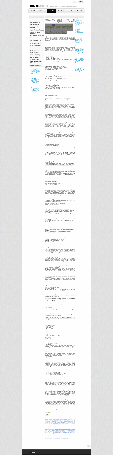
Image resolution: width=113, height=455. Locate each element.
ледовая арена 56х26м (62, 425)
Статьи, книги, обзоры (34, 57)
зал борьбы (58, 422)
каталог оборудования (61, 423)
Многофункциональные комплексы (37, 24)
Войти (75, 1)
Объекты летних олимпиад (35, 45)
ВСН (62, 420)
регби (69, 430)
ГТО (56, 421)
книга (69, 423)
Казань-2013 (51, 423)
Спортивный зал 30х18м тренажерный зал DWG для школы (79, 50)
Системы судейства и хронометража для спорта (35, 65)
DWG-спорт (53, 5)
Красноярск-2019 (56, 424)
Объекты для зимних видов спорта (37, 30)
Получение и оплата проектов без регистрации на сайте (35, 78)
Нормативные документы (35, 54)
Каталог (51, 10)
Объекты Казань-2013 (34, 48)
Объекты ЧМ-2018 (33, 50)
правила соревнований (55, 430)
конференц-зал (47, 424)
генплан (69, 420)
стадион (63, 433)
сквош (66, 431)
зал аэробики (51, 422)
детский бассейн (65, 421)
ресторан (71, 430)
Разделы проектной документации (37, 35)
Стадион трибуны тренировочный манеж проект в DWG (79, 43)
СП (52, 432)
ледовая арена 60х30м (71, 425)
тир (51, 434)
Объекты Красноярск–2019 (35, 59)
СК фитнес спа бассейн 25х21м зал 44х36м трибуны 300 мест (79, 23)
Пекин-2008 (46, 430)
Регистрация (81, 1)
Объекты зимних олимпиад (35, 43)
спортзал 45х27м (52, 433)
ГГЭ (67, 420)
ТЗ (45, 434)
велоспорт (51, 420)
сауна (48, 431)
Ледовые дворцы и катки (35, 22)
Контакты (80, 10)
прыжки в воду (65, 430)
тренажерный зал (58, 434)
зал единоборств (63, 422)
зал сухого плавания (70, 422)
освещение (57, 429)
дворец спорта (59, 421)
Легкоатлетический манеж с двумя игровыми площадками (79, 37)
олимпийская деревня (51, 429)
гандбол (65, 420)
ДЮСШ (72, 421)
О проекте (42, 10)
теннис (74, 433)
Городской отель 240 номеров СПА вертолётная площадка (79, 57)
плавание (50, 430)
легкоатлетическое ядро (48, 425)
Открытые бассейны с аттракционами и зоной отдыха (79, 63)
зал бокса (54, 422)
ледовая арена (55, 425)
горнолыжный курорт (48, 421)
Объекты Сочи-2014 (34, 47)
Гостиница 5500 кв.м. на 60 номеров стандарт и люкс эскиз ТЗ (79, 70)
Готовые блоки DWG (34, 52)
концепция (51, 424)
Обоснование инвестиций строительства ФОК (78, 30)
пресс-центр (61, 430)
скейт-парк (69, 431)
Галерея (70, 10)
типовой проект (48, 434)
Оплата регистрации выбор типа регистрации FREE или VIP (35, 71)
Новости (61, 10)
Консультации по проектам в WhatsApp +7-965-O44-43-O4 (35, 85)
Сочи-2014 (49, 432)
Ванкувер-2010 (47, 420)
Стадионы (32, 37)
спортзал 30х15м (66, 432)
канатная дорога (55, 423)
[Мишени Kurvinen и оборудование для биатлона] (50, 20)
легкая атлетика (72, 424)
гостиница (53, 421)
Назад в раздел (47, 412)
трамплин (54, 434)
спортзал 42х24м (47, 433)
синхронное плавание (57, 431)
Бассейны (32, 19)
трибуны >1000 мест (71, 434)
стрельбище (67, 433)
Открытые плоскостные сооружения (35, 33)
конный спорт (73, 423)
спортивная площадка (58, 433)
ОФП (71, 429)
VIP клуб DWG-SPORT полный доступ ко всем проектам (35, 91)
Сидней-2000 (52, 431)
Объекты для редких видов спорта (37, 29)
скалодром (63, 431)
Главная (33, 10)
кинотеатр (66, 423)
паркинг (73, 429)
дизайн (69, 421)
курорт (67, 424)
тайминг (70, 433)
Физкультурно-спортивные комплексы (35, 41)
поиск (47, 414)
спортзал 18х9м (55, 432)
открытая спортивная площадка (64, 429)
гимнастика (73, 420)
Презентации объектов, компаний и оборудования (37, 62)
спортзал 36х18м (72, 432)
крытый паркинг (63, 424)
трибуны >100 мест (65, 434)
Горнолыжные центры (34, 20)
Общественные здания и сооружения (35, 27)
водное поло (56, 420)
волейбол (59, 420)
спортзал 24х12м (61, 432)
